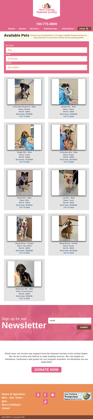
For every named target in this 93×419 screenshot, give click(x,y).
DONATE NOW (46, 369)
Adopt (82, 29)
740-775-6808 (46, 24)
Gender (9, 63)
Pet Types (10, 45)
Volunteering (50, 29)
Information (68, 29)
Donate (22, 29)
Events (11, 29)
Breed (8, 54)
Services (34, 29)
